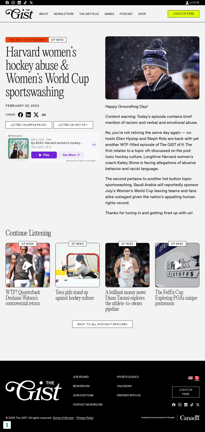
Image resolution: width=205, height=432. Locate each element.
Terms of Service (62, 418)
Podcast (126, 14)
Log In (194, 2)
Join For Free (183, 13)
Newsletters (64, 14)
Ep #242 (57, 40)
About (43, 14)
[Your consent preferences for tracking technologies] (7, 425)
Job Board (81, 377)
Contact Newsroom (88, 404)
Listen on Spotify (73, 124)
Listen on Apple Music (29, 124)
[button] (43, 114)
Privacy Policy (84, 418)
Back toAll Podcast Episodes (102, 324)
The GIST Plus (89, 14)
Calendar (124, 386)
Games (109, 14)
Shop (142, 14)
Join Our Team (83, 395)
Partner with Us (129, 395)
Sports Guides (128, 377)
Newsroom (81, 386)
